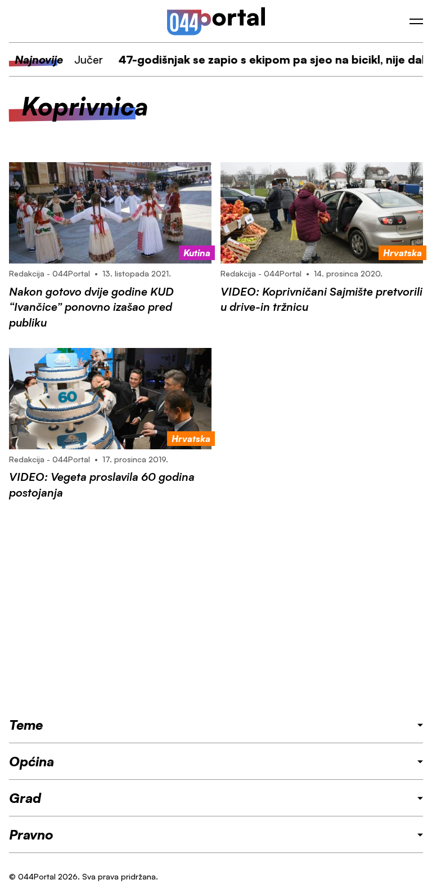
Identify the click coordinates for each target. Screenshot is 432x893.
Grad (25, 797)
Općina (31, 761)
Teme (26, 724)
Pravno (31, 834)
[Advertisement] (216, 607)
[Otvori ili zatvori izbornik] (416, 21)
